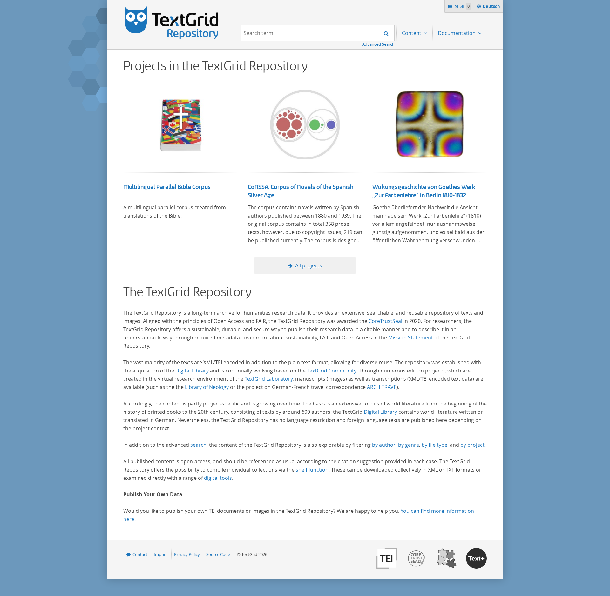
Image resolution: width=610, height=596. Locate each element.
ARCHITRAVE (381, 387)
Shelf (462, 6)
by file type (434, 444)
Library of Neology (207, 387)
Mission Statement (410, 337)
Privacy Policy (187, 554)
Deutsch (492, 7)
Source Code (218, 554)
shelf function (312, 469)
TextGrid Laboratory (269, 378)
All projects (308, 265)
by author (384, 444)
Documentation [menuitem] (457, 33)
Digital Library (192, 370)
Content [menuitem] (412, 33)
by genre (408, 444)
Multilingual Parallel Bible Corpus (167, 187)
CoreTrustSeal (385, 321)
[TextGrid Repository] (171, 8)
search (198, 444)
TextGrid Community (331, 370)
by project (472, 444)
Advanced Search (378, 44)
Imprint (161, 554)
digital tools (218, 477)
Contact (139, 554)
